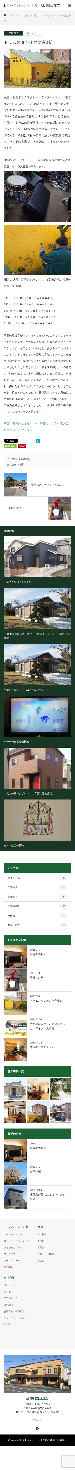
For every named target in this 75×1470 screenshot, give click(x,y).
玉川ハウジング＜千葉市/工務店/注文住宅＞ (44, 1440)
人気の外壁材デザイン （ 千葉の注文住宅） (29, 793)
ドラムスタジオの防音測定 (46, 1000)
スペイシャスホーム (14, 1234)
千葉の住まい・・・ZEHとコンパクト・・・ (29, 689)
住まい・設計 (32, 33)
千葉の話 (36, 887)
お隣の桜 (35, 1171)
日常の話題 (36, 906)
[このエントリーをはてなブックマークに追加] (38, 441)
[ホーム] (5, 14)
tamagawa (24, 459)
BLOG (15, 15)
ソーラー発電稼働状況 (16, 741)
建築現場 (36, 896)
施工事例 (8, 1267)
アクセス (8, 1291)
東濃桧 (41, 1241)
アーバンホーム (12, 1260)
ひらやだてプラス (13, 1247)
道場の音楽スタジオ (42, 1047)
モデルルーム (11, 1298)
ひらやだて (9, 1254)
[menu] (69, 5)
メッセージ (9, 1285)
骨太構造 (42, 1234)
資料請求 (8, 1305)
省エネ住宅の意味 (14, 845)
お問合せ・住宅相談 (14, 1311)
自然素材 (42, 1247)
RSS (37, 1428)
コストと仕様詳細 (47, 1254)
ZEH (40, 1226)
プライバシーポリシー (15, 1318)
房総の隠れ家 (38, 954)
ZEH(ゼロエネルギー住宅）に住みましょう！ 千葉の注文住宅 (37, 635)
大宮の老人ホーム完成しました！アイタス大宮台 (47, 1026)
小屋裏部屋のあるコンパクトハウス (49, 1196)
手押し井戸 (36, 977)
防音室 (41, 1260)
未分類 (36, 915)
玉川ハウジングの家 (16, 1226)
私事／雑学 (36, 925)
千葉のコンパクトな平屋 (17, 582)
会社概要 (9, 1277)
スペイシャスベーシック (16, 1241)
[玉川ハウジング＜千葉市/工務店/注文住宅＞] (37, 1398)
